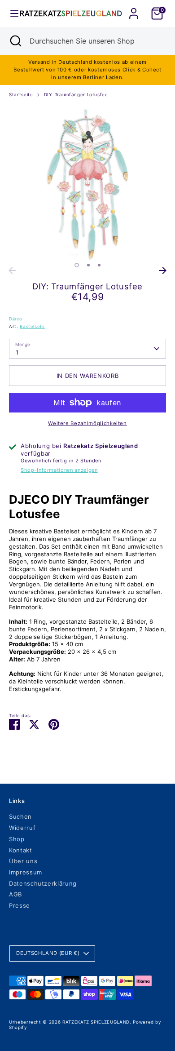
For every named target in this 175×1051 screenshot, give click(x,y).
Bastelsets (32, 326)
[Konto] (134, 8)
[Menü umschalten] (10, 13)
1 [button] (76, 265)
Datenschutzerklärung (43, 883)
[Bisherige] (12, 270)
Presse (19, 905)
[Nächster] (163, 270)
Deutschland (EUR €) (47, 953)
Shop (17, 839)
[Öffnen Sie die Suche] (15, 40)
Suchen (20, 816)
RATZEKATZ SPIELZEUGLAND (96, 1022)
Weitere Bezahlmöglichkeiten (87, 423)
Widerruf (22, 827)
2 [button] (88, 265)
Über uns (23, 861)
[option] (87, 183)
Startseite (21, 94)
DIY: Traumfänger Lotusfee (76, 94)
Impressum (25, 872)
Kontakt (20, 850)
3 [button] (99, 265)
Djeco (15, 318)
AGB (15, 894)
